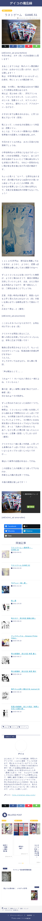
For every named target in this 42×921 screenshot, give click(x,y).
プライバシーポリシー (16, 915)
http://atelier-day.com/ (23, 795)
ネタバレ (13, 727)
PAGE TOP (39, 891)
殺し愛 (13, 601)
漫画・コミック (7, 10)
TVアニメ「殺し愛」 (19, 583)
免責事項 (29, 915)
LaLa (5, 727)
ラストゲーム (23, 727)
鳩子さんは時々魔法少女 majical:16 (25, 689)
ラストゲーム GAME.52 (20, 565)
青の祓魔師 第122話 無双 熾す (23, 671)
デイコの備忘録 (21, 3)
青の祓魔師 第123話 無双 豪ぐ (23, 654)
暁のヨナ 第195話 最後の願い (23, 618)
